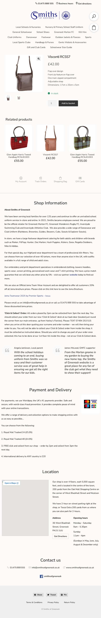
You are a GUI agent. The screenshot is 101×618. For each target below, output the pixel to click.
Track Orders (40, 181)
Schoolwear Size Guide (61, 47)
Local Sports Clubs (22, 42)
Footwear (46, 37)
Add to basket (68, 103)
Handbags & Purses (44, 42)
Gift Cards (80, 181)
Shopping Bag (60, 181)
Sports (88, 37)
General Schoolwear (22, 32)
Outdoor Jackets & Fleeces (67, 37)
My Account (20, 181)
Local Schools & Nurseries (28, 27)
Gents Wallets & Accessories (72, 42)
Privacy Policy (53, 602)
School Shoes (43, 32)
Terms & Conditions (34, 602)
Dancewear (31, 37)
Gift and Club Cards (36, 47)
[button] (39, 59)
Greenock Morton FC (64, 32)
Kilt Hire (83, 32)
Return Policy (69, 602)
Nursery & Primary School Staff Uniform (64, 27)
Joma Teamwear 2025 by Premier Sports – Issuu (27, 295)
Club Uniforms (14, 37)
